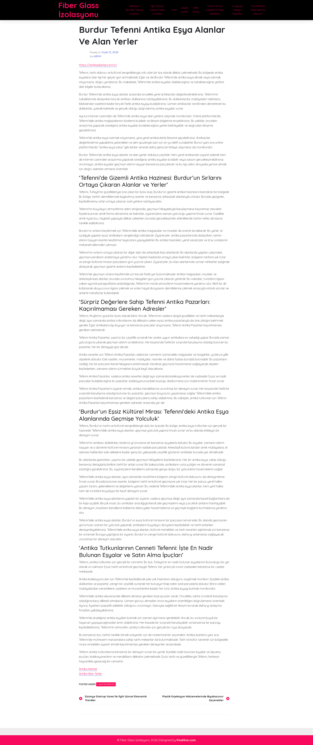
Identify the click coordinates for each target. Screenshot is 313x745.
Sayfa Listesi (184, 9)
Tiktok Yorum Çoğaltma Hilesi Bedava (214, 9)
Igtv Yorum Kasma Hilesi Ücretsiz (157, 9)
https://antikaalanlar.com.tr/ (98, 65)
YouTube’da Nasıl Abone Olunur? (258, 9)
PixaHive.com (186, 740)
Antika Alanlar (88, 669)
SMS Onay (196, 9)
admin (97, 56)
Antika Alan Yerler (90, 673)
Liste (174, 9)
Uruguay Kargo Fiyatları (237, 9)
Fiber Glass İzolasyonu (78, 10)
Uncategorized (106, 684)
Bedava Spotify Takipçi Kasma (134, 9)
